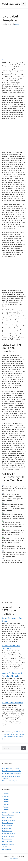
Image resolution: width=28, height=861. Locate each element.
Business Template (8, 815)
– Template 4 (6, 801)
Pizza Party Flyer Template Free (12, 773)
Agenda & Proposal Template (11, 812)
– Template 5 (6, 804)
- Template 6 (8, 732)
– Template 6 (6, 807)
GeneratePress (14, 858)
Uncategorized (7, 849)
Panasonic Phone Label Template (14, 734)
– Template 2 (6, 796)
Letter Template (7, 831)
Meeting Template (8, 836)
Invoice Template (7, 823)
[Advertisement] (14, 42)
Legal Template (7, 828)
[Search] (23, 748)
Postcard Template (8, 844)
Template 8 (5, 847)
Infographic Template (8, 820)
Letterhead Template (8, 833)
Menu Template (7, 839)
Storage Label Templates (10, 781)
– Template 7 (6, 809)
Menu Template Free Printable (11, 771)
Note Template (7, 841)
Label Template (18, 732)
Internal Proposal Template (10, 768)
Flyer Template (7, 817)
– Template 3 (6, 799)
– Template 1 (6, 794)
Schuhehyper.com (11, 4)
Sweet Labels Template (12, 703)
